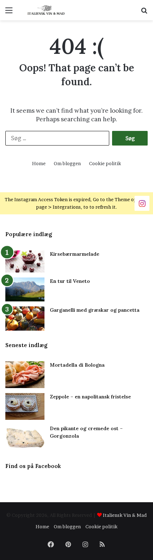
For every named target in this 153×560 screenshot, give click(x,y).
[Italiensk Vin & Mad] (46, 10)
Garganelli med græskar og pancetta (94, 310)
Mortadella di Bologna (77, 365)
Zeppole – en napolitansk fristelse (90, 396)
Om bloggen (67, 163)
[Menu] (8, 13)
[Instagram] (142, 203)
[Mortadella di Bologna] (24, 374)
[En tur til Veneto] (24, 289)
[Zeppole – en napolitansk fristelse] (24, 406)
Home (39, 163)
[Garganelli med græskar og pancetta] (24, 318)
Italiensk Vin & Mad (125, 515)
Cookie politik (105, 163)
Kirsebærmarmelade (74, 254)
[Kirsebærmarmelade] (24, 261)
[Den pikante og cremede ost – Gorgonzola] (24, 438)
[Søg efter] (144, 13)
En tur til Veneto (70, 281)
